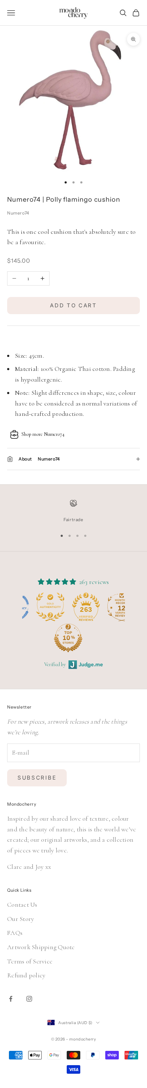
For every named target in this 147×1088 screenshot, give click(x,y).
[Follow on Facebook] (10, 998)
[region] (73, 511)
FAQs (14, 933)
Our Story (20, 919)
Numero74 (18, 213)
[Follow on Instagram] (29, 998)
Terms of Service (29, 961)
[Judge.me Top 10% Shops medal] (39, 638)
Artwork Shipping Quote (41, 947)
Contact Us (22, 904)
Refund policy (26, 975)
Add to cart (73, 305)
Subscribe (36, 777)
